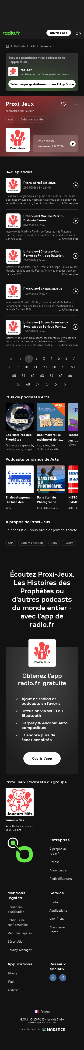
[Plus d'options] (75, 104)
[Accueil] (7, 46)
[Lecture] (73, 143)
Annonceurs (58, 870)
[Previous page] (20, 359)
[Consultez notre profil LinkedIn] (53, 977)
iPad (10, 982)
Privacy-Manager (19, 950)
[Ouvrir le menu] (78, 33)
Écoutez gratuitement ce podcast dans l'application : (36, 60)
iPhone (12, 973)
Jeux (54, 543)
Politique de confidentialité (17, 923)
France (44, 1011)
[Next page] (56, 384)
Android (13, 990)
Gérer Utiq (15, 941)
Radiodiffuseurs (60, 879)
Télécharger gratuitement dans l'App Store (42, 84)
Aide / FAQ (56, 919)
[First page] (11, 359)
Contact (55, 902)
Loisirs (69, 543)
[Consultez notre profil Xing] (63, 977)
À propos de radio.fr (58, 851)
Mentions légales (19, 933)
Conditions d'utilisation (15, 910)
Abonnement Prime (58, 930)
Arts (10, 119)
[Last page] (65, 384)
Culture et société (32, 119)
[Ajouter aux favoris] (63, 104)
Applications (58, 910)
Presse (54, 862)
